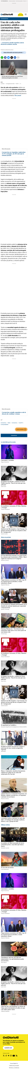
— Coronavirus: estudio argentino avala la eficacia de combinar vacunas (12, 43)
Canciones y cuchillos (7, 460)
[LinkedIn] (15, 57)
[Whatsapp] (2, 57)
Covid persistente (4, 424)
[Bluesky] (8, 57)
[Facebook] (5, 57)
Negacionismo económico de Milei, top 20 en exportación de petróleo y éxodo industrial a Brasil (13, 581)
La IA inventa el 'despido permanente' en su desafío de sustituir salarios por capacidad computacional (14, 606)
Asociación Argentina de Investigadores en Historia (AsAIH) (14, 726)
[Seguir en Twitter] (4, 1055)
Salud (9, 422)
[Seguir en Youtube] (14, 1055)
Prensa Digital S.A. (14, 1063)
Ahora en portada (6, 537)
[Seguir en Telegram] (8, 1055)
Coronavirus (4, 18)
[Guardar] (18, 57)
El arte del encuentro (7, 867)
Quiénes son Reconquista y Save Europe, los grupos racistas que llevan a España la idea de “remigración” (14, 530)
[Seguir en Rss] (16, 1055)
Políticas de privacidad (14, 1065)
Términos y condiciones (14, 1067)
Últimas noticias (5, 825)
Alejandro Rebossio (5, 584)
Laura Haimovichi (5, 869)
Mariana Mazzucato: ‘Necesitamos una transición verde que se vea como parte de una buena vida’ (13, 630)
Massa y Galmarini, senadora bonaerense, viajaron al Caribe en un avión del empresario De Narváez (13, 772)
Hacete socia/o (20, 14)
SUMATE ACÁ (8, 1048)
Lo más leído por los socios (8, 442)
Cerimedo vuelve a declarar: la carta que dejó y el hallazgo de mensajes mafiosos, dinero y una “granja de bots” (13, 819)
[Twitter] (11, 57)
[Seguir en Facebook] (6, 1055)
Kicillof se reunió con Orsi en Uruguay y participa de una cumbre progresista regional (13, 748)
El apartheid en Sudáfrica (8, 725)
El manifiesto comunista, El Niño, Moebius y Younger (13, 506)
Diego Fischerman (5, 462)
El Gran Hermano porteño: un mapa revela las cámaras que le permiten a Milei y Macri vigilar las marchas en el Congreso (14, 557)
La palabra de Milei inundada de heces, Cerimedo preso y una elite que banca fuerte (12, 844)
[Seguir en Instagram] (11, 1055)
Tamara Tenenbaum (5, 509)
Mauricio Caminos (5, 560)
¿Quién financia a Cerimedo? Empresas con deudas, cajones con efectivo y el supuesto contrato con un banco (14, 795)
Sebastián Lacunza (5, 848)
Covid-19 (21, 422)
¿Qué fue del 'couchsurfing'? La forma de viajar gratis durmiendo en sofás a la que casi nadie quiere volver (13, 1008)
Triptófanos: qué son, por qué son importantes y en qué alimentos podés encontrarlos (12, 959)
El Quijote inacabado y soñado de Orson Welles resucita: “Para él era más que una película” (13, 483)
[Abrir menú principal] (26, 14)
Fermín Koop (4, 633)
